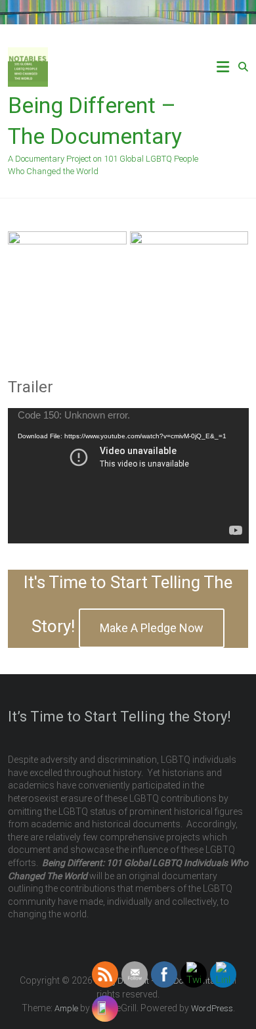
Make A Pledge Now (151, 628)
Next (232, 287)
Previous (24, 287)
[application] (128, 475)
